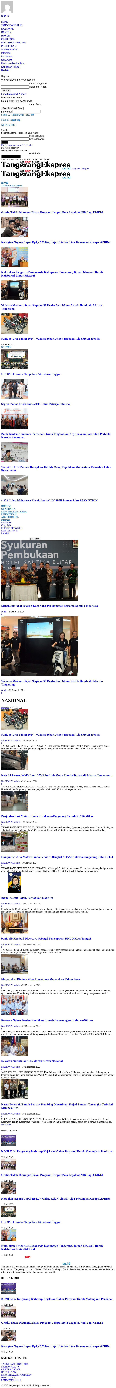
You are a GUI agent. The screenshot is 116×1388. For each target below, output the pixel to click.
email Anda (35, 104)
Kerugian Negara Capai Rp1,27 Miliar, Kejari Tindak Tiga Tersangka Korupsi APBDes (55, 242)
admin (4, 611)
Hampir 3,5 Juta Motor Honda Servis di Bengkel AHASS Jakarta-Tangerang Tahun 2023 (57, 857)
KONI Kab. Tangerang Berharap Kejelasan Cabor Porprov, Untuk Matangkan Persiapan (57, 1151)
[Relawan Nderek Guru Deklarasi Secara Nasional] (14, 1055)
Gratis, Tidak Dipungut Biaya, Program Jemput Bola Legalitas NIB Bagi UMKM (52, 212)
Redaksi (5, 70)
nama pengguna (38, 83)
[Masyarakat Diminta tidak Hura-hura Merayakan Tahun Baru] (14, 973)
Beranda (5, 707)
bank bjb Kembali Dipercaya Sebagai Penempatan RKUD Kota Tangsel (46, 938)
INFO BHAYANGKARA (13, 42)
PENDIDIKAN (8, 46)
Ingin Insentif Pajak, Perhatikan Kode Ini (27, 897)
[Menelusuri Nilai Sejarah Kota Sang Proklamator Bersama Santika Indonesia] (39, 600)
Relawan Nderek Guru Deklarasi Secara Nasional (32, 1060)
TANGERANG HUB (11, 25)
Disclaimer (7, 56)
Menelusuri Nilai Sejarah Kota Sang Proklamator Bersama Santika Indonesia (49, 605)
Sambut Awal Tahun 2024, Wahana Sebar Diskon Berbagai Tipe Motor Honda (50, 338)
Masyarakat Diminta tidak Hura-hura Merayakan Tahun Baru (40, 979)
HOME (4, 21)
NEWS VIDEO (8, 125)
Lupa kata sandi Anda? (13, 94)
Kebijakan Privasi (10, 66)
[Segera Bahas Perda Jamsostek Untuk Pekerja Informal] (14, 398)
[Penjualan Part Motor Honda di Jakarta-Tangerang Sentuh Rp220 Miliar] (14, 810)
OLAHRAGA (8, 39)
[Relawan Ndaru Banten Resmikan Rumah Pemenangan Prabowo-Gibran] (14, 1014)
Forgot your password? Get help (16, 145)
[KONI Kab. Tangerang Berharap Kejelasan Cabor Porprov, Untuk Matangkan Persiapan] (8, 1145)
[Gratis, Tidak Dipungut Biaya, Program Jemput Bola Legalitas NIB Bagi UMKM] (14, 206)
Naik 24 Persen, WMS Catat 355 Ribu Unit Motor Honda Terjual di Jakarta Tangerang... (57, 775)
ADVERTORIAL (9, 49)
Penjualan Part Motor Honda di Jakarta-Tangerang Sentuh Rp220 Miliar (47, 816)
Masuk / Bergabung (10, 120)
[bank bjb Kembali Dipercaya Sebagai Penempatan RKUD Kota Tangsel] (14, 932)
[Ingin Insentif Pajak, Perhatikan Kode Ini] (14, 892)
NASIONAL (7, 28)
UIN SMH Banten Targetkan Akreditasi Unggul (31, 374)
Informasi (6, 53)
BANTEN (6, 32)
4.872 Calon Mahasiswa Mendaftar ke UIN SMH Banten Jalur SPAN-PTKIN (49, 500)
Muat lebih (6, 1124)
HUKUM (5, 35)
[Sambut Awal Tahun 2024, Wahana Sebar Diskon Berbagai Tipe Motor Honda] (14, 333)
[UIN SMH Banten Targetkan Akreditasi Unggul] (14, 368)
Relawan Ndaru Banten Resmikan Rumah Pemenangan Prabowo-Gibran (47, 1020)
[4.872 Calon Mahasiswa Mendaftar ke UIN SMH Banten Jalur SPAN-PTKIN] (14, 494)
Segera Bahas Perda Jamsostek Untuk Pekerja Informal (36, 403)
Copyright (6, 60)
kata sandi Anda (38, 86)
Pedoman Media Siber (13, 63)
